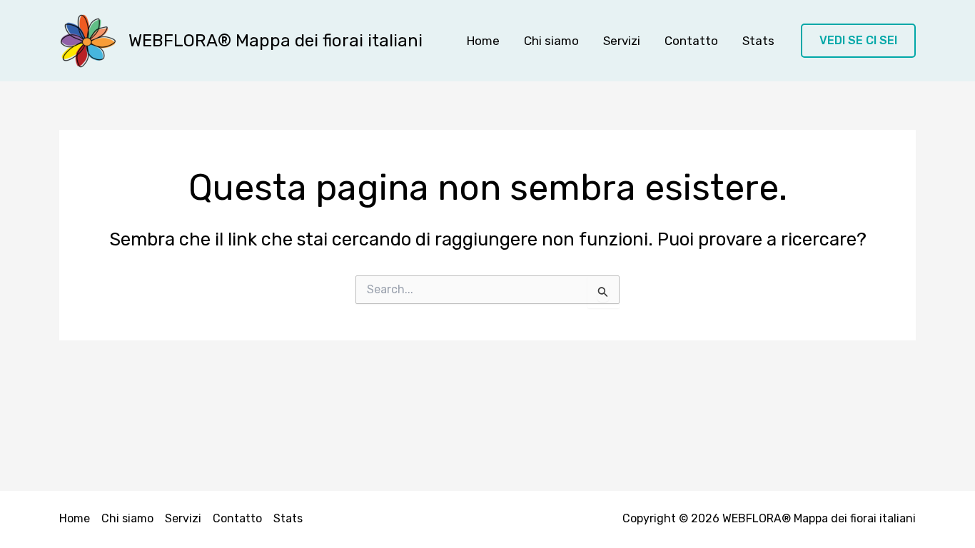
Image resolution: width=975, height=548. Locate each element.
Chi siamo (551, 41)
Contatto (691, 41)
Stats (758, 41)
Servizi (621, 41)
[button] (858, 41)
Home (483, 41)
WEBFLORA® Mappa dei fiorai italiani (275, 41)
